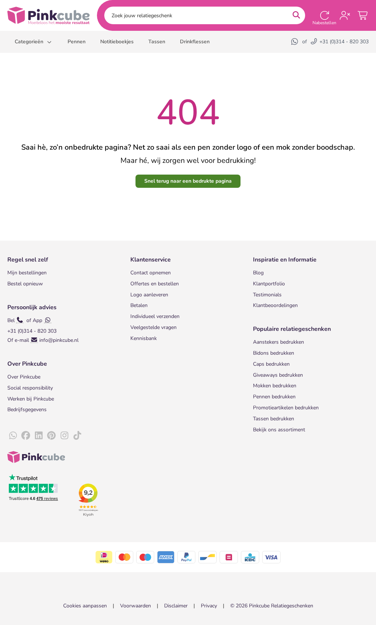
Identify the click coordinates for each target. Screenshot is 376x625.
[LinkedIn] (38, 436)
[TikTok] (77, 436)
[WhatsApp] (295, 41)
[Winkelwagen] (363, 15)
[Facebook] (25, 436)
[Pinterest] (51, 436)
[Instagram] (64, 436)
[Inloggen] (344, 15)
